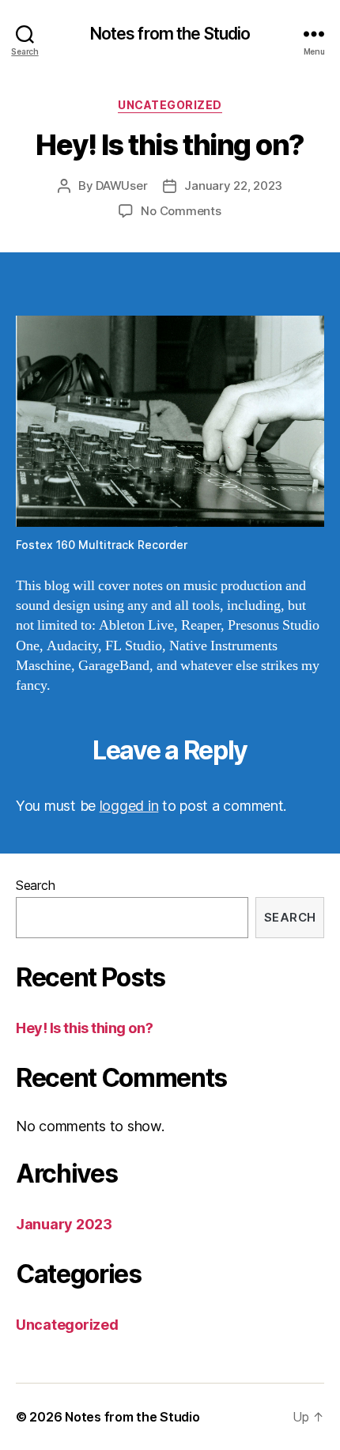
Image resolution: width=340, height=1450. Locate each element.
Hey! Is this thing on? (84, 1028)
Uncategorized (170, 105)
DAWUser (121, 185)
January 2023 (64, 1224)
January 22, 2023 (233, 185)
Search (35, 885)
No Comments (181, 210)
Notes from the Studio (170, 33)
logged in (129, 805)
